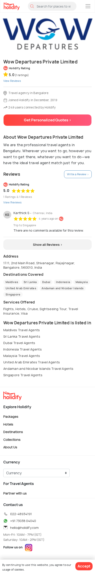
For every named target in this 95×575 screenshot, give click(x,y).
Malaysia (82, 282)
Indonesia (63, 282)
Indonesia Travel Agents (22, 349)
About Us (10, 447)
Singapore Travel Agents (22, 375)
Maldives (12, 282)
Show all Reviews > (47, 244)
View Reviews (12, 202)
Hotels (8, 424)
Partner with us (15, 493)
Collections (12, 439)
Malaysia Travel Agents (21, 356)
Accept (84, 566)
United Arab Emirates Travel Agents (31, 362)
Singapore (13, 294)
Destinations (13, 432)
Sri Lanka (30, 282)
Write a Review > (78, 174)
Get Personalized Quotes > (47, 120)
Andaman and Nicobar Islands (63, 288)
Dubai (46, 282)
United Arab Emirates (21, 288)
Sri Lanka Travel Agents (21, 336)
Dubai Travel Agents (19, 343)
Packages (10, 416)
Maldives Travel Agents (21, 330)
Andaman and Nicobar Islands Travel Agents (38, 368)
